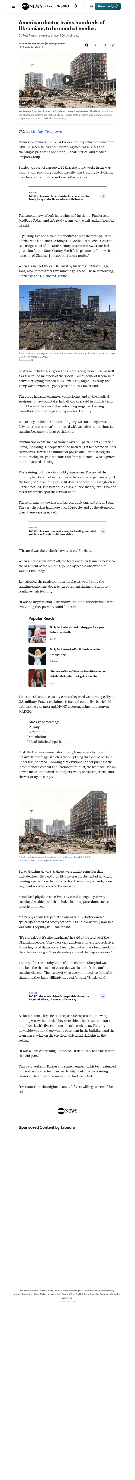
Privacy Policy (46, 1290)
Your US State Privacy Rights (68, 1290)
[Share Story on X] (95, 45)
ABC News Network (29, 1290)
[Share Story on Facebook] (86, 45)
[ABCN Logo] (32, 6)
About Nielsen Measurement (47, 1294)
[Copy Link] (113, 45)
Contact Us (67, 1297)
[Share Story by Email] (104, 45)
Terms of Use (68, 1294)
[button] (13, 6)
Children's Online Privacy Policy (99, 1290)
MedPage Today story (46, 131)
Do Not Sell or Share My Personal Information (98, 1294)
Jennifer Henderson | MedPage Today (43, 43)
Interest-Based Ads (23, 1294)
